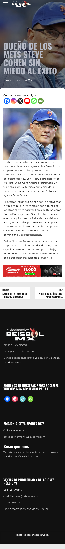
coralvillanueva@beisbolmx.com (21, 496)
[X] (20, 101)
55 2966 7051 (14, 502)
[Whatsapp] (34, 101)
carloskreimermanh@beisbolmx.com (24, 437)
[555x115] (32, 271)
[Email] (41, 101)
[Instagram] (14, 101)
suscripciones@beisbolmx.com (20, 456)
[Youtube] (27, 101)
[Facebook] (7, 101)
